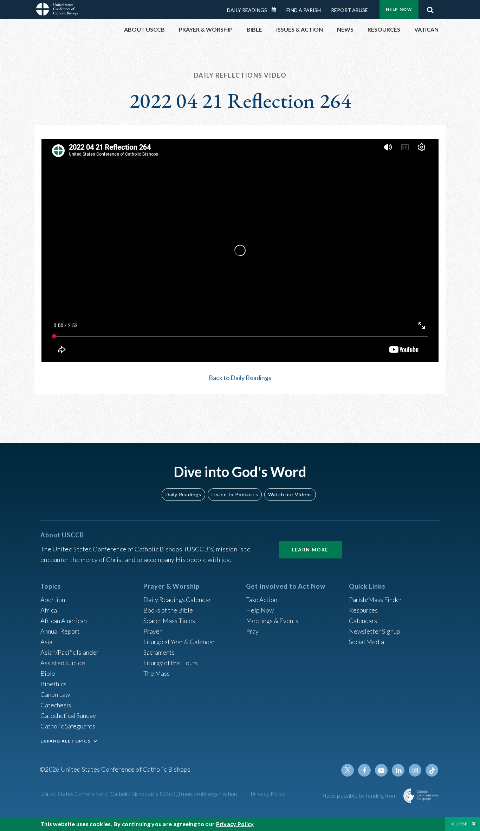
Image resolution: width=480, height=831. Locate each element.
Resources (363, 610)
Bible (47, 673)
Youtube (381, 770)
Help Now (399, 9)
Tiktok (432, 770)
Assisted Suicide (62, 663)
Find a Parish (303, 10)
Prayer (152, 631)
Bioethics (53, 684)
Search (430, 8)
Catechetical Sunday (68, 715)
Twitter (347, 770)
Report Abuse (349, 10)
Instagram (415, 770)
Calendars (363, 620)
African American (63, 620)
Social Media (366, 642)
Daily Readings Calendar (276, 9)
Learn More (310, 549)
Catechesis (55, 705)
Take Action (261, 599)
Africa (48, 610)
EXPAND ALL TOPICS (65, 741)
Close (460, 823)
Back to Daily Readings (240, 377)
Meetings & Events (272, 620)
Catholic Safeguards (67, 726)
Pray (252, 631)
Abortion (52, 599)
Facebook (364, 770)
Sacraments (159, 652)
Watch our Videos (290, 494)
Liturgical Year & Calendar (179, 642)
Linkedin (398, 770)
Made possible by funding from (359, 795)
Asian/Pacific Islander (69, 652)
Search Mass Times (169, 620)
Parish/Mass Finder (375, 599)
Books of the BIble (168, 610)
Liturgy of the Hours (170, 663)
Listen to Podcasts (235, 494)
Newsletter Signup (374, 631)
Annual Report (60, 631)
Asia (46, 642)
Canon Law (55, 694)
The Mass (156, 673)
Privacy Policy (268, 793)
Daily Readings (247, 10)
